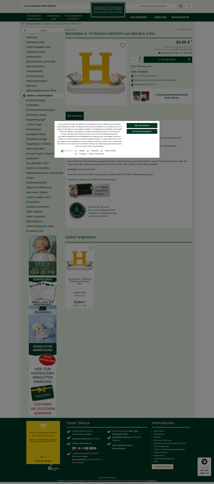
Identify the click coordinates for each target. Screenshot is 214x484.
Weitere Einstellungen (96, 154)
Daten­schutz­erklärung (95, 146)
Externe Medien (110, 151)
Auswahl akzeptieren (142, 131)
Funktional (83, 154)
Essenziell (69, 151)
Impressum (76, 144)
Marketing (94, 151)
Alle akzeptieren (142, 125)
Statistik (82, 151)
